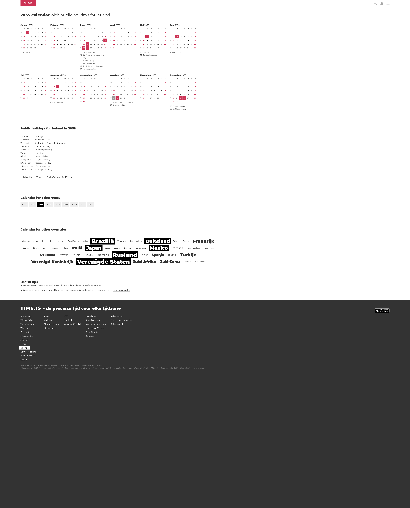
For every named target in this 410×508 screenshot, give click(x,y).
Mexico (159, 248)
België (60, 241)
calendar (65, 15)
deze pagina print (121, 290)
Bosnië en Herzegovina (78, 241)
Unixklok (68, 320)
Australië (47, 241)
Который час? (104, 368)
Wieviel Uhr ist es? (141, 368)
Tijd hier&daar (27, 320)
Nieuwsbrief (49, 328)
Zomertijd (25, 332)
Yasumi (39, 177)
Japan (93, 248)
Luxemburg (141, 248)
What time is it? (26, 368)
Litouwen (128, 248)
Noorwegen (209, 248)
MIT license (69, 177)
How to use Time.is (95, 328)
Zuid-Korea (170, 262)
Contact (90, 336)
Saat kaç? (164, 368)
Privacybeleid (117, 324)
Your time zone (27, 324)
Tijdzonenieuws (51, 324)
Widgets (48, 320)
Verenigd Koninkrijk (52, 261)
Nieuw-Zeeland (193, 248)
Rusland (125, 254)
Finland (186, 241)
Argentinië (30, 241)
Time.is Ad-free (93, 320)
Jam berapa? (128, 368)
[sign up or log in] (381, 4)
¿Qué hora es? (57, 368)
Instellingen (91, 316)
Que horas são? (116, 368)
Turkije (188, 254)
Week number (27, 356)
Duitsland (157, 241)
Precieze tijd (26, 316)
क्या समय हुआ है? (46, 368)
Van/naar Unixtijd (72, 324)
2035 (31, 25)
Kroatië (107, 248)
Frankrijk (203, 241)
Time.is (28, 3)
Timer (23, 344)
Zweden (187, 262)
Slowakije (144, 255)
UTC (66, 316)
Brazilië (103, 241)
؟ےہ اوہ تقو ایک (185, 368)
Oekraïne (47, 255)
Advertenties (117, 316)
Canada (122, 241)
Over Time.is (92, 332)
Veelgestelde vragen (96, 324)
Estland (176, 241)
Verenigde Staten (103, 261)
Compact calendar (29, 352)
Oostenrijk (63, 255)
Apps (46, 316)
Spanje (158, 255)
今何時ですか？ (154, 368)
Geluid (23, 360)
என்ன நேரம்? (174, 368)
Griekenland (39, 248)
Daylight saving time (91, 66)
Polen (75, 255)
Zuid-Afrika (144, 261)
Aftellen (24, 340)
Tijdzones (24, 328)
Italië (77, 248)
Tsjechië (172, 255)
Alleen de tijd (26, 336)
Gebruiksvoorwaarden (121, 320)
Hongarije (54, 248)
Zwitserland (200, 262)
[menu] (388, 3)
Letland (117, 248)
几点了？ (37, 368)
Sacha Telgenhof (55, 177)
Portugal (88, 255)
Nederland (177, 248)
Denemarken (136, 241)
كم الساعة (84, 368)
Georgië (26, 248)
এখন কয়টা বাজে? (93, 368)
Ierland (103, 15)
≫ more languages (198, 368)
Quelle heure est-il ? (72, 368)
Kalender (24, 348)
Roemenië (103, 254)
